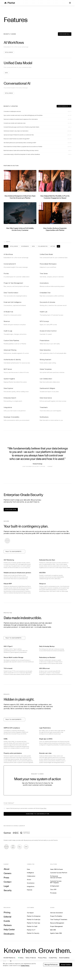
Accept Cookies (66, 964)
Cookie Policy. (25, 965)
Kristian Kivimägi (37, 464)
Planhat (50, 466)
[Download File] (58, 246)
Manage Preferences (51, 964)
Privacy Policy (43, 808)
